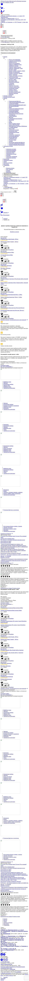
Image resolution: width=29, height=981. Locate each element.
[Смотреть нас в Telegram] (4, 955)
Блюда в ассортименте (14, 63)
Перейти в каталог (14, 231)
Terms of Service (9, 975)
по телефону (18, 971)
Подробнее (11, 249)
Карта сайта (9, 968)
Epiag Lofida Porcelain (14, 124)
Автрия (11, 141)
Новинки (11, 94)
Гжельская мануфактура (15, 101)
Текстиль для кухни (14, 85)
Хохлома (11, 133)
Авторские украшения (14, 134)
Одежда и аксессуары (14, 87)
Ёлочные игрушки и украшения (11, 405)
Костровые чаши (13, 80)
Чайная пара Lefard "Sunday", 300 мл (9, 241)
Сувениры (11, 83)
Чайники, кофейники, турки (16, 68)
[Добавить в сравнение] (5, 248)
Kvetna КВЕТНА (13, 137)
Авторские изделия (8, 146)
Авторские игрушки (14, 129)
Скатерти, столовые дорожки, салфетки (12, 492)
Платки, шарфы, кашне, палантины (11, 493)
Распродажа (6, 159)
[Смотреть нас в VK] (2, 955)
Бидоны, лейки (12, 79)
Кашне (5, 491)
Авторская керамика (14, 110)
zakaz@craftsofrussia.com (6, 964)
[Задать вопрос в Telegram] (2, 960)
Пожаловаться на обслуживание (8, 53)
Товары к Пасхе (13, 89)
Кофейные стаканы (13, 65)
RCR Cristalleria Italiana (14, 123)
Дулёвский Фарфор (13, 103)
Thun (10, 121)
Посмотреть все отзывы (6, 588)
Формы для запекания (14, 72)
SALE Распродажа (13, 77)
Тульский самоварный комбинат (17, 143)
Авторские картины (14, 136)
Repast (10, 122)
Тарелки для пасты (7, 527)
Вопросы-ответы (10, 168)
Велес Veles (11, 128)
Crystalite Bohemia (13, 127)
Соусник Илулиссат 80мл (7, 255)
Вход (2, 215)
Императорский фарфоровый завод (17, 105)
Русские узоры (12, 139)
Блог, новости (9, 169)
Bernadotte (11, 119)
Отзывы (8, 170)
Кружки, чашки (13, 69)
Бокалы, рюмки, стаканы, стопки (17, 70)
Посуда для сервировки (14, 59)
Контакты (8, 171)
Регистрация (6, 215)
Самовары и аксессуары (15, 78)
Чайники (5, 383)
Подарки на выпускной (14, 92)
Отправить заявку (5, 365)
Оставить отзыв (16, 588)
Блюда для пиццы (7, 448)
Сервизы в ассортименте (15, 60)
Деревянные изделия (14, 132)
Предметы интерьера (14, 82)
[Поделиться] (8, 248)
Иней (10, 107)
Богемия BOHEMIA (14, 106)
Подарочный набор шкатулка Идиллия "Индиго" (12, 310)
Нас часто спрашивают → (7, 366)
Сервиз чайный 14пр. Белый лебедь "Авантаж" (12, 652)
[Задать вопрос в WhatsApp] (7, 960)
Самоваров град (13, 138)
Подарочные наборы (8, 384)
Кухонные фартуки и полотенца (11, 509)
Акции (5, 161)
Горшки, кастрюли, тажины (15, 73)
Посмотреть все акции (6, 563)
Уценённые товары (13, 88)
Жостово (11, 117)
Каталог (5, 56)
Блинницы (6, 408)
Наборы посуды (13, 62)
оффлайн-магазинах (6, 973)
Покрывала (6, 489)
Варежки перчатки (13, 93)
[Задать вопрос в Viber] (4, 960)
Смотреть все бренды (6, 533)
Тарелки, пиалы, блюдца (15, 67)
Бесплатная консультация (6, 35)
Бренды (5, 98)
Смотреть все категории (9, 388)
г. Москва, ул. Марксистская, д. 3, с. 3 (10, 18)
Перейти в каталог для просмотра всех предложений (13, 319)
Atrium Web (12, 969)
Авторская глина (13, 131)
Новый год (11, 84)
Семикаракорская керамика (15, 118)
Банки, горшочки (13, 74)
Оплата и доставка (7, 162)
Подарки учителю (13, 90)
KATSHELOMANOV (14, 112)
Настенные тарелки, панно (9, 528)
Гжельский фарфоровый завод (16, 108)
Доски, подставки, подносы (15, 75)
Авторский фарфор (13, 111)
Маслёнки (5, 530)
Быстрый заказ (4, 249)
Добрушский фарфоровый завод (16, 102)
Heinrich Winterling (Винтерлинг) (17, 144)
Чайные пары (6, 385)
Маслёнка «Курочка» (6, 268)
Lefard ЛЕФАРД (13, 116)
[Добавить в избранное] (2, 247)
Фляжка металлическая (6, 679)
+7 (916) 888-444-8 (5, 37)
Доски (4, 429)
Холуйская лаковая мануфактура (17, 142)
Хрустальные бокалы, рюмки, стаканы (12, 526)
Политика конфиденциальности (8, 966)
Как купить (6, 164)
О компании (6, 165)
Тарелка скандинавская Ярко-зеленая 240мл (11, 610)
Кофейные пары (7, 381)
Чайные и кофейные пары (15, 64)
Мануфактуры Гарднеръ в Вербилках (18, 126)
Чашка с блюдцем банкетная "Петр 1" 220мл (11, 297)
